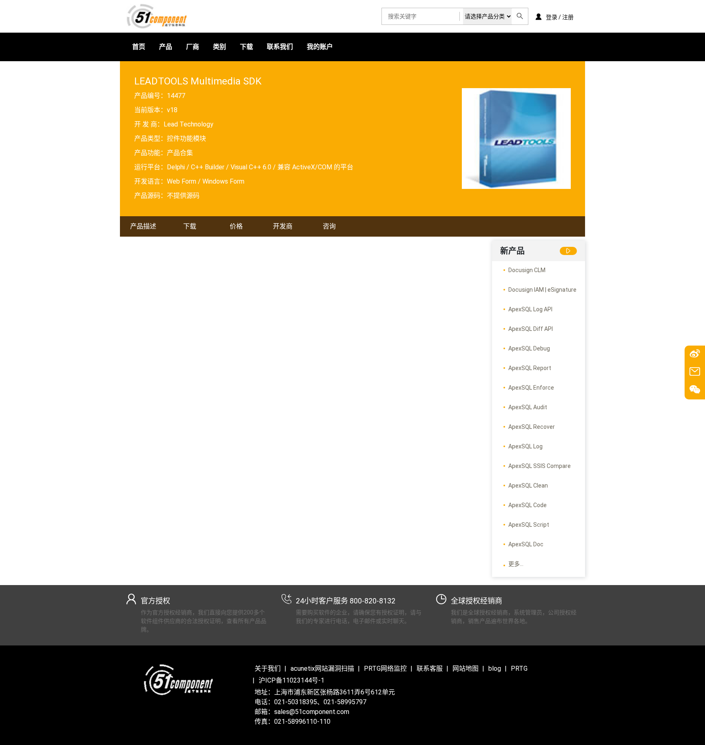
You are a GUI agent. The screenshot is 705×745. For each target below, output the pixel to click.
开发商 (283, 226)
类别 (219, 47)
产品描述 (143, 226)
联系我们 (280, 47)
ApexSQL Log (525, 446)
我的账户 (320, 47)
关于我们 (268, 668)
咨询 (329, 226)
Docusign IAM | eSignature (542, 289)
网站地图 (465, 668)
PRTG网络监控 (385, 668)
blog (494, 668)
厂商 (192, 47)
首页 (138, 47)
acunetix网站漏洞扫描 (322, 668)
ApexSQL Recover (531, 426)
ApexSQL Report (529, 368)
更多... (515, 564)
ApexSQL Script (528, 524)
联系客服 (430, 668)
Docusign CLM (526, 270)
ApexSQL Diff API (530, 329)
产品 (165, 47)
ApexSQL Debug (529, 348)
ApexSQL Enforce (531, 387)
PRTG (519, 668)
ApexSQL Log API (530, 309)
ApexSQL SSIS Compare (539, 466)
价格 (236, 226)
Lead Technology (188, 124)
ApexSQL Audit (527, 407)
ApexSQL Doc (525, 544)
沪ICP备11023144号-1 (291, 680)
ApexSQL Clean (528, 485)
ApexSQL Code (527, 505)
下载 (246, 47)
